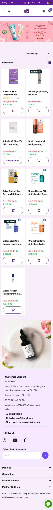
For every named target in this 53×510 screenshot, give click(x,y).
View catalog (4, 11)
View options (12, 160)
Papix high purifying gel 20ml (38, 93)
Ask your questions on (24, 422)
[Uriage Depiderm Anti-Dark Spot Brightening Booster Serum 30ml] (38, 226)
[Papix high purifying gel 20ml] (38, 76)
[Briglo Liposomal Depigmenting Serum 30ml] (38, 126)
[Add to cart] (13, 110)
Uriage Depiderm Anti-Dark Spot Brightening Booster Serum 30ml (38, 242)
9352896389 (15, 414)
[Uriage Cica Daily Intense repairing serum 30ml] (13, 226)
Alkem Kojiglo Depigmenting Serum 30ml (10, 93)
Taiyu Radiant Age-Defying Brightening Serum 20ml (13, 193)
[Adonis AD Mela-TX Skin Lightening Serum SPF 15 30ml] (13, 126)
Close (26, 468)
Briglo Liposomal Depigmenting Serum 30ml (36, 143)
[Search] (9, 11)
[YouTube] (15, 440)
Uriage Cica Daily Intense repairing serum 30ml (11, 242)
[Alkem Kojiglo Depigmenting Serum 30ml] (13, 76)
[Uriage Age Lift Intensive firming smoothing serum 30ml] (13, 276)
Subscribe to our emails (14, 449)
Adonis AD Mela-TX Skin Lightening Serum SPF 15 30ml (12, 143)
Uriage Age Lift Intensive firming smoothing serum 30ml (11, 292)
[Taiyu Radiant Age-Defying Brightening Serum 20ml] (13, 176)
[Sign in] (43, 11)
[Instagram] (4, 440)
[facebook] (25, 440)
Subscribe (45, 455)
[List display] (49, 62)
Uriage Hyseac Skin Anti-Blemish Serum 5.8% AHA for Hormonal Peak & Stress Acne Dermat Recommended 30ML (38, 193)
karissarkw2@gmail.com (21, 418)
